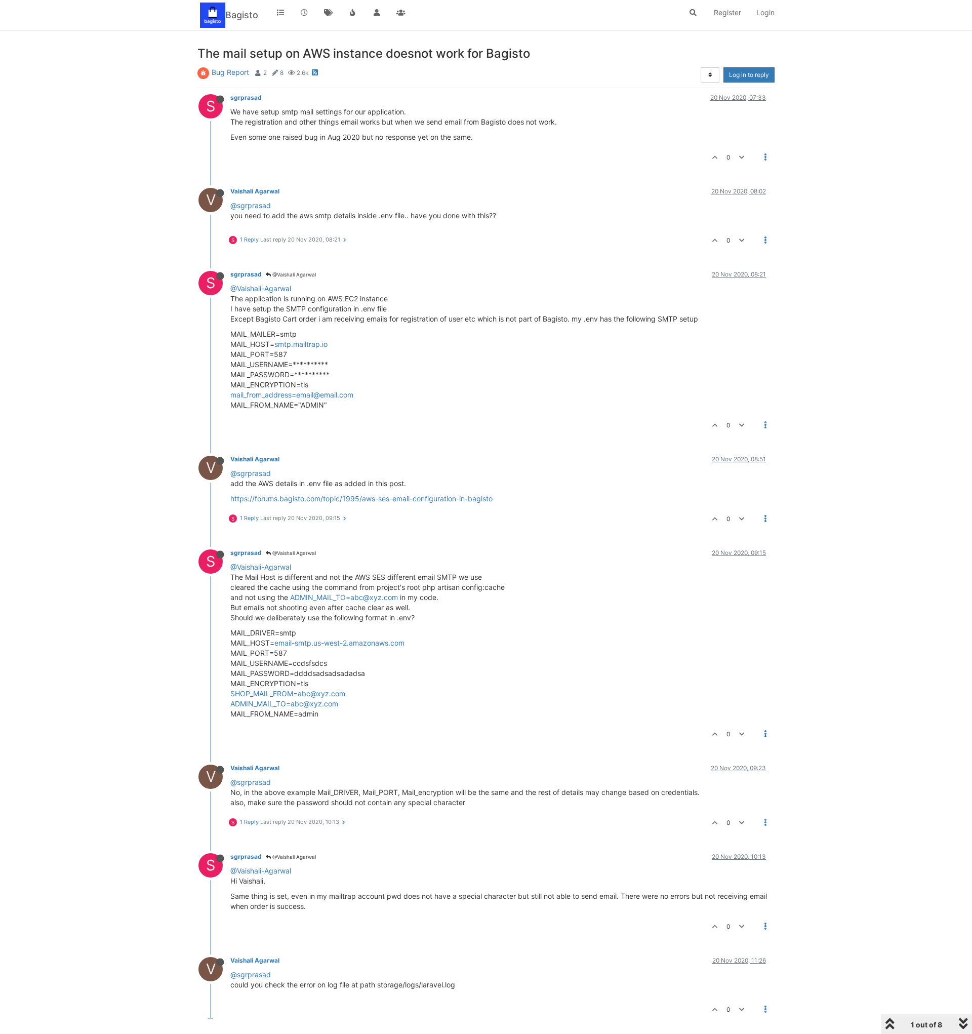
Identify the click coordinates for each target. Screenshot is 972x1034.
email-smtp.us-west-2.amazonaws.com (339, 643)
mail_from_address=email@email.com (291, 394)
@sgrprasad (250, 205)
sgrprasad (246, 97)
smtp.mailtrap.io (301, 344)
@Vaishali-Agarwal (260, 288)
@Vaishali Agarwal (293, 274)
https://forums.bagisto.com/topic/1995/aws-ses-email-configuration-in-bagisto (361, 498)
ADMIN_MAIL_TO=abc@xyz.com (344, 597)
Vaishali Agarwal (254, 191)
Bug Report (230, 72)
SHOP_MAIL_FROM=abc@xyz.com (287, 693)
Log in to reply (749, 74)
